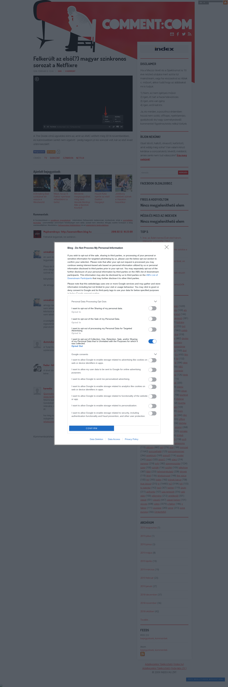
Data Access (114, 439)
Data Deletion (96, 439)
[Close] (168, 248)
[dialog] (114, 343)
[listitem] (114, 301)
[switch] (152, 308)
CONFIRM (91, 428)
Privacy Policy (131, 439)
